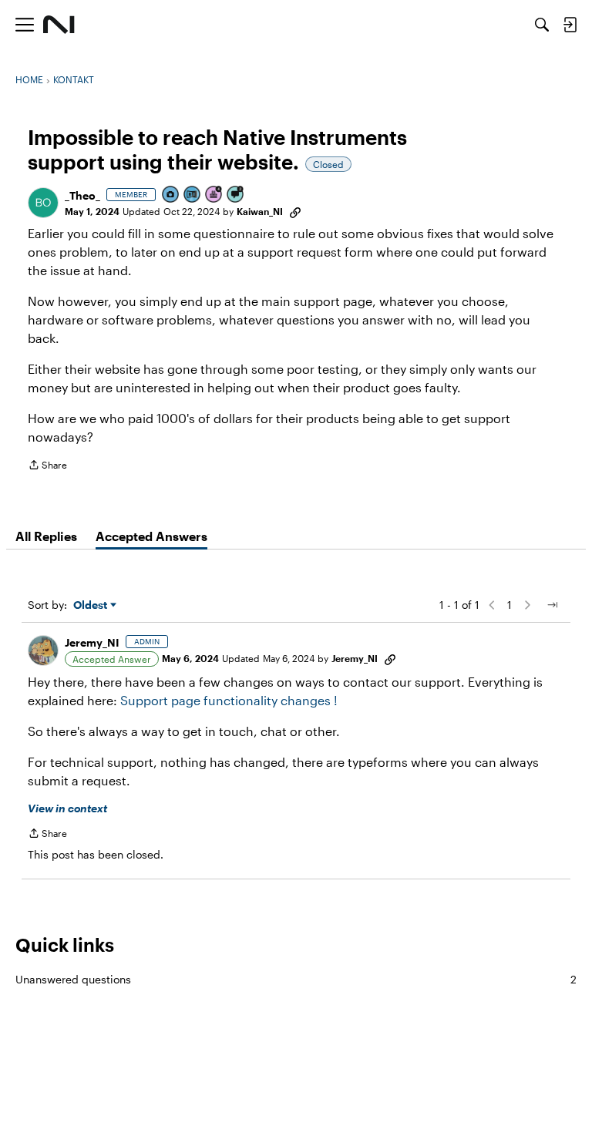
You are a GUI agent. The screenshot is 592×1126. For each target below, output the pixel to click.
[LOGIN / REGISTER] (570, 24)
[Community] (59, 24)
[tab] (46, 536)
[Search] (542, 24)
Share (47, 466)
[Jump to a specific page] (552, 605)
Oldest (91, 605)
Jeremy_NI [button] (92, 642)
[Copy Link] (295, 211)
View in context (67, 808)
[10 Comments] (236, 195)
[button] (43, 202)
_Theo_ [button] (82, 195)
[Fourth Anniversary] (214, 195)
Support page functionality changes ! (229, 700)
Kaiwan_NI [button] (260, 211)
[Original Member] (192, 195)
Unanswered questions (296, 979)
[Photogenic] (171, 195)
